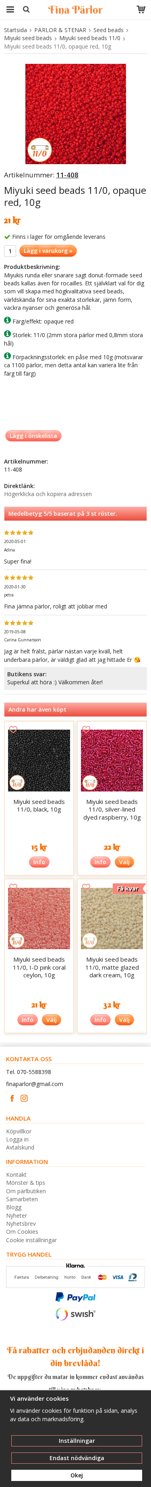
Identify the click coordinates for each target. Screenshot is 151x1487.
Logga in (17, 1139)
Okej (76, 1475)
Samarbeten (22, 1199)
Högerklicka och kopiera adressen (48, 494)
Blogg (13, 1207)
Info (39, 862)
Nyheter (16, 1215)
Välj (124, 862)
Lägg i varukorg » (48, 250)
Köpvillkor (18, 1131)
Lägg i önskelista (33, 435)
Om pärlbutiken (26, 1191)
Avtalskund (20, 1147)
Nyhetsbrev (21, 1223)
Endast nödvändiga (77, 1458)
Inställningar (77, 1440)
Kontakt (16, 1174)
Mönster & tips (25, 1182)
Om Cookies (22, 1231)
